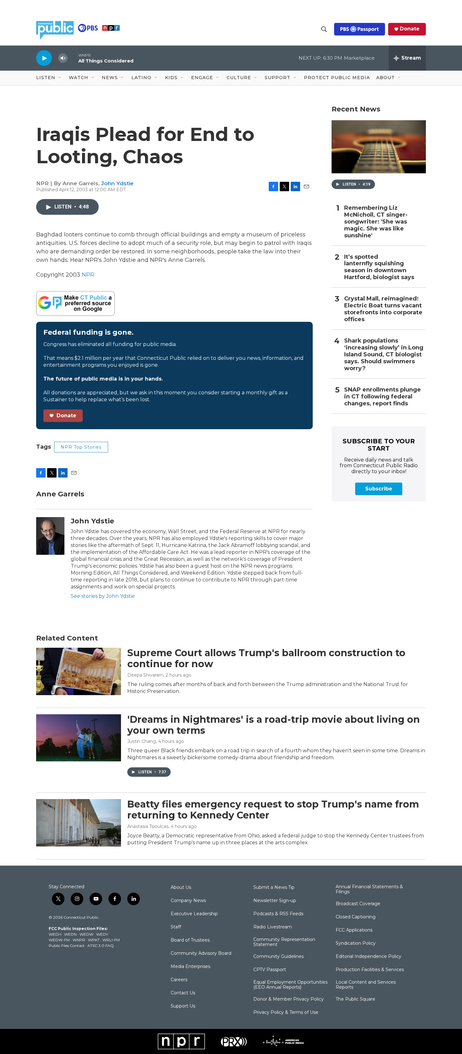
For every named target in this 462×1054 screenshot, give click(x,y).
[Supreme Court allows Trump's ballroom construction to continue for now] (78, 671)
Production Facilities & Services (370, 969)
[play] (44, 58)
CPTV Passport (269, 969)
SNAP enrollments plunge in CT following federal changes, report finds (382, 396)
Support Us (183, 1006)
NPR (88, 274)
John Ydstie (117, 183)
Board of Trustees (190, 940)
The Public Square (355, 999)
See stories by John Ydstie (103, 596)
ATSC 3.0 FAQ (100, 945)
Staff (176, 927)
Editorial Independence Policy (368, 956)
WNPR (79, 940)
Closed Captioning (356, 917)
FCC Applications (354, 930)
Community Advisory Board (201, 953)
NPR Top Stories (81, 447)
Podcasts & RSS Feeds (278, 913)
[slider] (73, 58)
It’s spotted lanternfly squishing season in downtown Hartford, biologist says (379, 267)
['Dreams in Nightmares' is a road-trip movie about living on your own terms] (78, 737)
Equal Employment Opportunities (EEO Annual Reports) (290, 985)
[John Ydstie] (50, 536)
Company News (188, 900)
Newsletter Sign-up (274, 900)
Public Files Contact (67, 945)
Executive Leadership (194, 913)
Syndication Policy (356, 943)
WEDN (70, 934)
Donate (410, 29)
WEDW (86, 934)
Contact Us (183, 993)
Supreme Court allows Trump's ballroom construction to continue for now (266, 658)
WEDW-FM (59, 940)
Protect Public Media (337, 77)
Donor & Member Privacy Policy (288, 999)
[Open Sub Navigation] (60, 77)
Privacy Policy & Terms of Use (285, 1012)
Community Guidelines (278, 956)
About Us (181, 887)
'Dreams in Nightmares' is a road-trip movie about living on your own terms (273, 725)
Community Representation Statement (284, 942)
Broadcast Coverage (358, 903)
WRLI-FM (111, 940)
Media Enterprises (190, 966)
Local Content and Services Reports (366, 985)
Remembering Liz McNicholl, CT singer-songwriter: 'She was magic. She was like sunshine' (376, 222)
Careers (179, 979)
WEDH (55, 934)
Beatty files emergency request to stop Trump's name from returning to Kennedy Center (273, 809)
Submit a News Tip (273, 887)
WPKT (94, 940)
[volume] (63, 58)
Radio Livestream (272, 927)
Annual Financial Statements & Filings (369, 889)
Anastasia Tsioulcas (147, 826)
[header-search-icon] (324, 29)
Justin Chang (141, 741)
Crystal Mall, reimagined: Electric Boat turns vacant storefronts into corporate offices (383, 309)
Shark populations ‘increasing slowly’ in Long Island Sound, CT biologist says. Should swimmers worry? (383, 355)
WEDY (102, 934)
